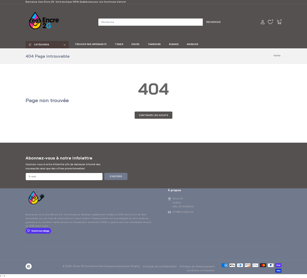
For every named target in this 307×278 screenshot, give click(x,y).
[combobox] (161, 22)
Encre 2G (78, 266)
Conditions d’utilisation (201, 270)
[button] (279, 22)
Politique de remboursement (197, 266)
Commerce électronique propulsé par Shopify (112, 266)
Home (277, 55)
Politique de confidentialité (160, 266)
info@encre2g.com (183, 211)
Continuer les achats (153, 115)
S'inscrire (116, 176)
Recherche (213, 22)
